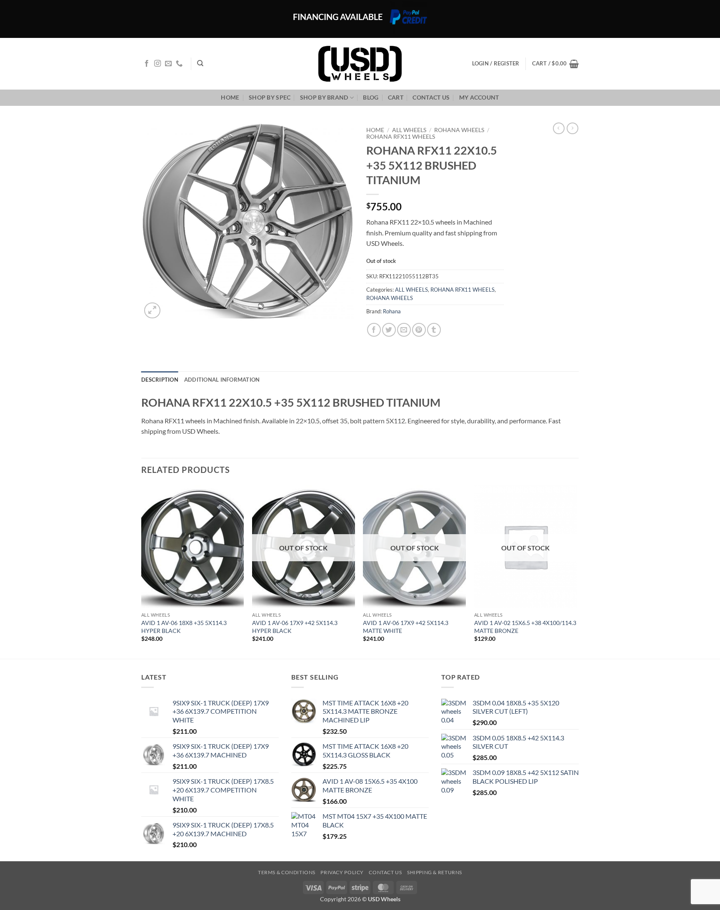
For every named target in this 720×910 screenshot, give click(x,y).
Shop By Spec (269, 97)
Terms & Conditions (286, 872)
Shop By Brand (324, 97)
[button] (555, 64)
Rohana (392, 311)
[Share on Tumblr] (434, 330)
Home (230, 97)
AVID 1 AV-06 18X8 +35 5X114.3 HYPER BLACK (184, 626)
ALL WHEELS (409, 130)
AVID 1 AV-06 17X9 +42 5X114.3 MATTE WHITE (405, 626)
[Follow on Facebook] (146, 64)
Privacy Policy (342, 872)
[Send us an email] (168, 64)
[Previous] (141, 571)
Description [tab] (159, 379)
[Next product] (559, 128)
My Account (479, 97)
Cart (395, 97)
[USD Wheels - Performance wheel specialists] (360, 63)
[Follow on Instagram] (157, 64)
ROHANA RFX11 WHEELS (400, 136)
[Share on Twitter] (389, 330)
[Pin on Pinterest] (419, 330)
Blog (370, 97)
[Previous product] (572, 128)
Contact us (431, 97)
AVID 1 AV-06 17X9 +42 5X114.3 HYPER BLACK (295, 626)
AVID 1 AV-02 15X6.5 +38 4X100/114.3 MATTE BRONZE (525, 626)
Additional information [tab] (222, 379)
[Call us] (179, 64)
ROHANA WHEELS (459, 130)
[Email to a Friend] (404, 330)
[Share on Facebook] (374, 330)
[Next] (576, 571)
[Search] (200, 63)
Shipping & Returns (434, 872)
